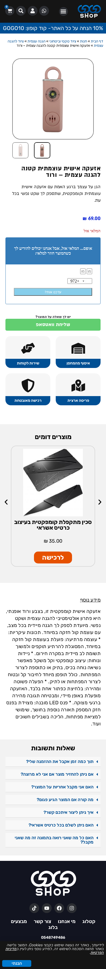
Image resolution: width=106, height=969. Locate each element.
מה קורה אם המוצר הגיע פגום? (65, 799)
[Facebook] (59, 908)
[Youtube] (47, 908)
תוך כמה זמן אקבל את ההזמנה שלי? (59, 761)
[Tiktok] (34, 908)
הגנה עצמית (36, 41)
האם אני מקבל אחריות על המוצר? (62, 786)
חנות (83, 41)
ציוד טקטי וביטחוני (62, 41)
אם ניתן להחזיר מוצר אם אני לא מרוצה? (57, 774)
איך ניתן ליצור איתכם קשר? (68, 812)
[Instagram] (72, 908)
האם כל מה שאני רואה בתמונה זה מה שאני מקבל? (54, 840)
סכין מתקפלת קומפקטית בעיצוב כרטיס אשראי (53, 525)
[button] (63, 11)
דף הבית (97, 41)
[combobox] (81, 281)
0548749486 (53, 937)
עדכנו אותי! (53, 292)
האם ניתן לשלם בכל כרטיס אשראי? (61, 825)
